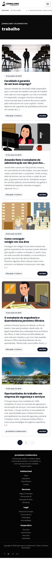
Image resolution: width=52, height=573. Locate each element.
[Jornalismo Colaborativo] (10, 4)
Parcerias (26, 530)
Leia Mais (42, 116)
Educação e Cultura (14, 116)
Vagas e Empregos (26, 494)
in (13, 553)
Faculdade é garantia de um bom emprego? (17, 82)
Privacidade (26, 518)
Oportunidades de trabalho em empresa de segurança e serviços (24, 395)
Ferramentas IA (26, 496)
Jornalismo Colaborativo (16, 431)
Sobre (26, 476)
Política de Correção (26, 512)
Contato (26, 484)
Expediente (26, 478)
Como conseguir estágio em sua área (16, 240)
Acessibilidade (26, 520)
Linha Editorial (26, 481)
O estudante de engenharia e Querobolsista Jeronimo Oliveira (24, 319)
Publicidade (26, 538)
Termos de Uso (26, 515)
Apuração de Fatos (26, 500)
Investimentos (26, 533)
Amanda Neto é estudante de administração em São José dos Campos (23, 163)
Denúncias (26, 502)
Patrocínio (26, 535)
